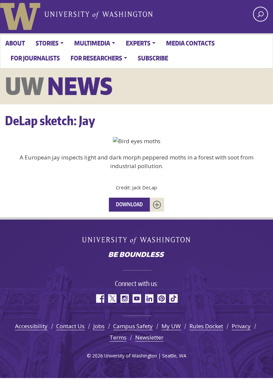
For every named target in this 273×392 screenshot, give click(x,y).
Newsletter (149, 337)
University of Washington (21, 15)
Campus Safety (133, 326)
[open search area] (260, 14)
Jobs (99, 326)
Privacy (241, 326)
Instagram (124, 298)
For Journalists (35, 58)
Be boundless (136, 255)
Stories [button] (47, 43)
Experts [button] (138, 43)
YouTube (136, 298)
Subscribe (153, 58)
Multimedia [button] (92, 43)
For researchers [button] (96, 58)
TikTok (173, 298)
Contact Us (70, 326)
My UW (171, 326)
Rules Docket (206, 326)
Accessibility (31, 326)
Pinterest (161, 298)
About (15, 43)
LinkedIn (148, 298)
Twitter (112, 298)
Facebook (99, 298)
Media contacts (190, 43)
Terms (118, 337)
